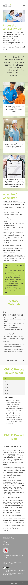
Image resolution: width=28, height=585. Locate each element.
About (4, 540)
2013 (6, 384)
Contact (4, 541)
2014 (6, 387)
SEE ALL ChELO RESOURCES (14, 360)
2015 (6, 390)
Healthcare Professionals (8, 538)
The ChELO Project (11, 582)
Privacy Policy (6, 542)
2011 (6, 378)
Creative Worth (14, 583)
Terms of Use (6, 544)
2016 (6, 393)
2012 (6, 381)
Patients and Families (7, 537)
